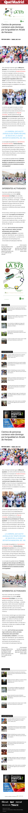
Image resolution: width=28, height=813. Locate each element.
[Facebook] (2, 42)
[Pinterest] (9, 42)
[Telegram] (16, 42)
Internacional (5, 196)
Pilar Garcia (7, 39)
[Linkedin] (19, 42)
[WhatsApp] (12, 42)
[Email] (22, 42)
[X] (6, 42)
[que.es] (14, 2)
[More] (26, 42)
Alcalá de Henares (20, 71)
